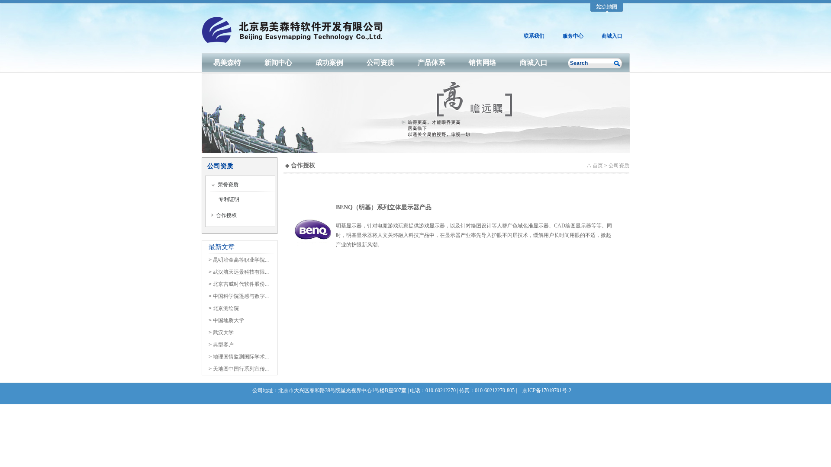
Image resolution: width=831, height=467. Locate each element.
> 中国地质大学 (226, 320)
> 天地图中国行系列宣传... (239, 369)
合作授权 (225, 215)
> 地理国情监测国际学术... (239, 357)
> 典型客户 (221, 345)
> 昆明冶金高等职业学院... (239, 260)
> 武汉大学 (221, 332)
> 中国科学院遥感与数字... (239, 296)
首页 (598, 166)
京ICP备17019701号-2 (546, 390)
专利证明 (229, 199)
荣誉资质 (226, 185)
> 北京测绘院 (224, 308)
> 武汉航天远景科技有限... (239, 272)
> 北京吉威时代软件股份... (239, 284)
